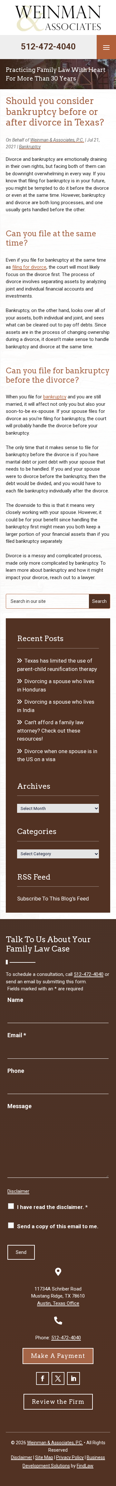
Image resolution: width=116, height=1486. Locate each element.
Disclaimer (18, 1191)
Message (19, 1106)
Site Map (44, 1457)
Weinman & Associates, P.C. (57, 140)
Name (15, 999)
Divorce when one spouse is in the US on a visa (57, 755)
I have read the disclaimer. (52, 1207)
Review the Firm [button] (58, 1401)
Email (16, 1035)
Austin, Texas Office (58, 1303)
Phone (15, 1070)
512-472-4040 (48, 46)
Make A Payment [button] (58, 1355)
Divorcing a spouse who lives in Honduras (55, 685)
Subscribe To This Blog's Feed (53, 898)
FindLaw (85, 1465)
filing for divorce (29, 267)
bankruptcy (54, 397)
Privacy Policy (70, 1457)
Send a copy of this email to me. (58, 1226)
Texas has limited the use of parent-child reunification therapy (57, 664)
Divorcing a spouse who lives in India (55, 706)
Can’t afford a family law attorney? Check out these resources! (50, 730)
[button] (106, 47)
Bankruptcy (30, 146)
